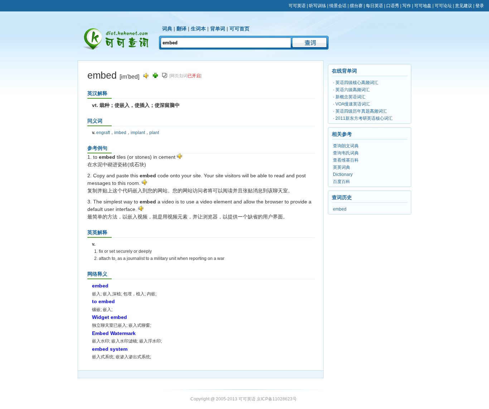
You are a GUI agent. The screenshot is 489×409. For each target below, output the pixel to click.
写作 (406, 5)
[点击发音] (179, 157)
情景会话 (338, 5)
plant (154, 132)
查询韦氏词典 (346, 153)
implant (138, 132)
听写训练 (317, 5)
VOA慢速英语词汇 (352, 104)
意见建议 (463, 5)
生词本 (198, 28)
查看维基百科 (346, 160)
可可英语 (297, 5)
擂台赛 (356, 5)
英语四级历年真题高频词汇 (361, 111)
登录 (479, 5)
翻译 (181, 28)
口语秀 (392, 5)
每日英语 (374, 5)
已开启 (194, 75)
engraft (103, 132)
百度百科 (341, 181)
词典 (167, 28)
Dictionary (343, 174)
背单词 (217, 28)
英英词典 (341, 167)
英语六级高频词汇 (352, 89)
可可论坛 (443, 5)
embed (340, 209)
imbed (120, 132)
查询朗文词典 (346, 145)
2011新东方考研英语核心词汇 (364, 118)
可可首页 (239, 28)
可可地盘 (422, 5)
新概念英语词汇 (350, 96)
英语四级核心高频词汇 (356, 82)
